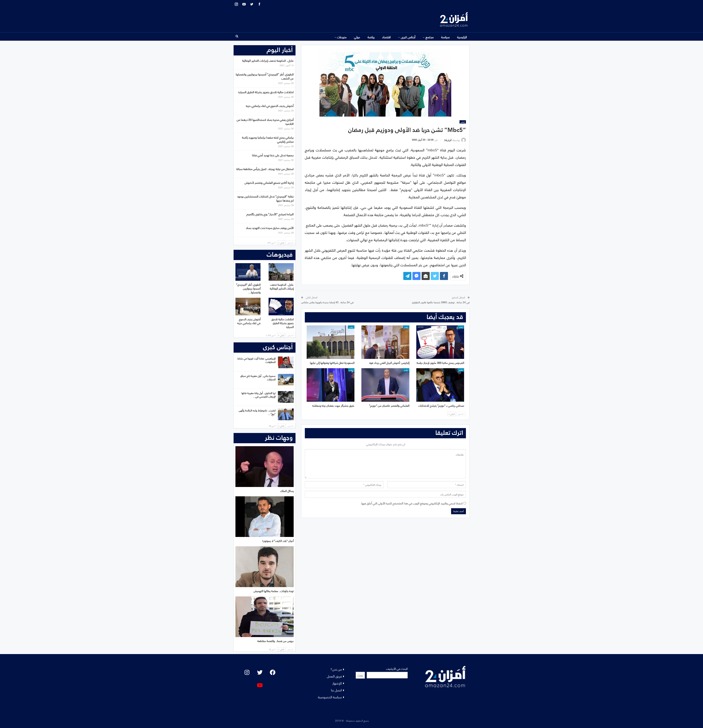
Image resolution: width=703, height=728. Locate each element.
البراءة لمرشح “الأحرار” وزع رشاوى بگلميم (270, 213)
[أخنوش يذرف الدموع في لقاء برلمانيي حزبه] (248, 306)
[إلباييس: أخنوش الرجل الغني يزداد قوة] (385, 342)
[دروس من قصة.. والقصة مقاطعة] (264, 616)
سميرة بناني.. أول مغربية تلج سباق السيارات (258, 377)
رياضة (371, 37)
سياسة (445, 37)
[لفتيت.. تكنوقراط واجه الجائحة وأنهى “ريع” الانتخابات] (286, 414)
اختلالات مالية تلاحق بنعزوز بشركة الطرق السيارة (266, 91)
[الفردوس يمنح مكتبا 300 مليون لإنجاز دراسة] (440, 342)
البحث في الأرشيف (397, 668)
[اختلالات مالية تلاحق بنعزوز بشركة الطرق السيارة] (281, 306)
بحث (360, 675)
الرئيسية (462, 37)
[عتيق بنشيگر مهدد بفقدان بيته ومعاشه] (330, 385)
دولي (357, 37)
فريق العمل (334, 676)
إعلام (463, 122)
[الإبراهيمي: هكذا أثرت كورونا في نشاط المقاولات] (286, 362)
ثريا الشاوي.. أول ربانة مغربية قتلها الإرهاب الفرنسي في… (258, 395)
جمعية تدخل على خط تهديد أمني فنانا (273, 155)
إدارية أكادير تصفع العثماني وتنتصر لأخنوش (269, 182)
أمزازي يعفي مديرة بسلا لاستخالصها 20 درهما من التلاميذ (265, 121)
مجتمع (430, 37)
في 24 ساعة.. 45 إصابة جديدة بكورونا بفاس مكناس (327, 302)
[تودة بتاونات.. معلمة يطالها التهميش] (264, 566)
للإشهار (337, 683)
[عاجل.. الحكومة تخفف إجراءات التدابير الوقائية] (281, 272)
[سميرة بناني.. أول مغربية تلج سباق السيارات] (286, 380)
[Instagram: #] (247, 672)
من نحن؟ (336, 669)
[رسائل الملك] (264, 466)
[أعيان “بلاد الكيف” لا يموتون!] (264, 516)
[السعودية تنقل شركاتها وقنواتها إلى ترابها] (330, 342)
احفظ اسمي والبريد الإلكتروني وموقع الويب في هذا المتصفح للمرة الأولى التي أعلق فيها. (412, 503)
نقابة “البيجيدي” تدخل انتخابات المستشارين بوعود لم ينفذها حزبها (265, 198)
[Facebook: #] (273, 672)
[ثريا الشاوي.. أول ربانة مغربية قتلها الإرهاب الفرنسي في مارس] (286, 397)
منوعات (342, 37)
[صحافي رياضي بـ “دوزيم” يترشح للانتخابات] (440, 385)
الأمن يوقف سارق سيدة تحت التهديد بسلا (270, 227)
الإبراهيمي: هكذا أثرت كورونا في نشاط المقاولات (256, 360)
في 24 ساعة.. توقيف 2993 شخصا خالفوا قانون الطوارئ (441, 302)
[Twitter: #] (260, 672)
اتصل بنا (336, 690)
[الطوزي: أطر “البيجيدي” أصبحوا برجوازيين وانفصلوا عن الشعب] (248, 272)
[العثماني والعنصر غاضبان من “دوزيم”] (385, 385)
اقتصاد (386, 37)
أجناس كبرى (408, 37)
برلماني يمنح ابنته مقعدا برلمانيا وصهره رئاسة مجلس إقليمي (268, 139)
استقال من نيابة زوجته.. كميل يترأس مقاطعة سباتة (265, 168)
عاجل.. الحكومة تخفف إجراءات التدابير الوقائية (268, 60)
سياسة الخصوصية (330, 697)
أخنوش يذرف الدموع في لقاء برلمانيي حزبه (270, 105)
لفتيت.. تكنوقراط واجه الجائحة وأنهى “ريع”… (257, 412)
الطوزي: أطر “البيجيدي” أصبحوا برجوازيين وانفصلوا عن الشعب (265, 76)
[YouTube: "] (260, 685)
